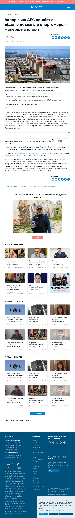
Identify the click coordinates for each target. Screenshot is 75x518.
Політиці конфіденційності (56, 510)
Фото (36, 457)
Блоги (35, 468)
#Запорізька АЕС (34, 186)
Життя (37, 466)
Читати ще (37, 413)
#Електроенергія (11, 186)
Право (37, 455)
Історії (37, 445)
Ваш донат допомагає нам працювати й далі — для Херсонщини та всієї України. (37, 1)
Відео (35, 471)
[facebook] (49, 443)
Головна (8, 14)
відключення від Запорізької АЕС (34, 153)
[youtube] (57, 443)
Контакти (36, 478)
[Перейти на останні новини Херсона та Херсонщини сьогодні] (37, 6)
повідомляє (16, 94)
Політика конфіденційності (38, 485)
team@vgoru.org (11, 450)
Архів (35, 473)
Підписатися (53, 471)
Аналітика (38, 447)
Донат (36, 237)
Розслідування (39, 452)
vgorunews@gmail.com (13, 445)
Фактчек (37, 450)
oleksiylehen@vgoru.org (13, 457)
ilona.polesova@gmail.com (14, 443)
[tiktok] (64, 443)
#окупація (23, 186)
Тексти (35, 442)
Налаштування (64, 514)
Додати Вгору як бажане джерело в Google (23, 104)
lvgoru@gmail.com (11, 447)
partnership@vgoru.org (13, 455)
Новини (16, 14)
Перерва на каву (39, 460)
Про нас (36, 476)
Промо (37, 464)
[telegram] (60, 443)
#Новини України (48, 186)
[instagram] (53, 443)
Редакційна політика (37, 481)
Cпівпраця (36, 489)
